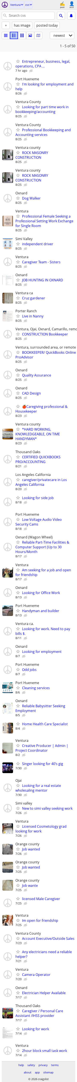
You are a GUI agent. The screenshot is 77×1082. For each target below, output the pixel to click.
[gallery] (30, 35)
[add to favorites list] (18, 61)
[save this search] (71, 16)
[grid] (22, 35)
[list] (6, 35)
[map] (38, 35)
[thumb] (14, 35)
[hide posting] (31, 71)
